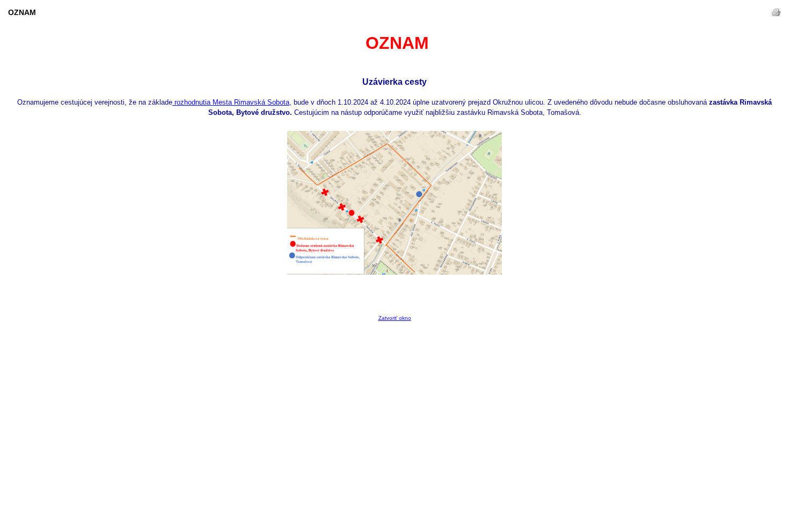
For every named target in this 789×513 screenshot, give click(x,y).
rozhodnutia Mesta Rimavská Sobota (230, 102)
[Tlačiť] (776, 12)
